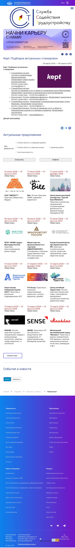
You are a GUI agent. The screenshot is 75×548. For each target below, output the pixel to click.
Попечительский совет (13, 432)
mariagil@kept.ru (36, 115)
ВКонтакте (66, 54)
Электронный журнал (12, 493)
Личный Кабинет (51, 502)
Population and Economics (13, 502)
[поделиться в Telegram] (66, 128)
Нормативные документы (14, 427)
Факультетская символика (14, 457)
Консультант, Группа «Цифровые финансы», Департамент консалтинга (41, 97)
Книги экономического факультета (57, 478)
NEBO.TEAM (64, 537)
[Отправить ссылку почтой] (70, 128)
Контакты (9, 462)
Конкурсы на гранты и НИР (14, 478)
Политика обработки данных (27, 544)
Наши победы (10, 452)
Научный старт (10, 507)
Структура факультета (13, 418)
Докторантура (53, 432)
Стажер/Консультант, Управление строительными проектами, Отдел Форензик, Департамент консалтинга (40, 102)
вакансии (16, 379)
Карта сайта (50, 517)
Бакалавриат (53, 418)
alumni (7, 379)
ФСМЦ (51, 452)
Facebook (62, 54)
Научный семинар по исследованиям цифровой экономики (24, 483)
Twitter (71, 54)
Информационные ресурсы (54, 473)
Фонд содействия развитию (14, 442)
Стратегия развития (12, 437)
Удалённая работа (57, 147)
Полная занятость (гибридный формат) (32, 143)
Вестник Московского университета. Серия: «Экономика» (24, 488)
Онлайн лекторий (51, 497)
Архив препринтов (11, 512)
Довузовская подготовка (57, 413)
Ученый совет (10, 423)
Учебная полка (50, 483)
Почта (48, 507)
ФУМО (51, 447)
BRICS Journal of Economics (14, 497)
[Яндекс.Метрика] (46, 540)
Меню (72, 8)
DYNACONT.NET (64, 539)
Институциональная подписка (55, 488)
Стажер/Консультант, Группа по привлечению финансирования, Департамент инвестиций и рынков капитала (23, 77)
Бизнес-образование (55, 437)
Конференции (10, 473)
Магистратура (53, 423)
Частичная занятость (25, 152)
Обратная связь (51, 512)
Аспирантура (53, 427)
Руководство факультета (13, 413)
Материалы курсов (52, 493)
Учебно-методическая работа (58, 442)
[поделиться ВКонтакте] (62, 128)
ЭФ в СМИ (9, 447)
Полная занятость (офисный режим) (31, 147)
